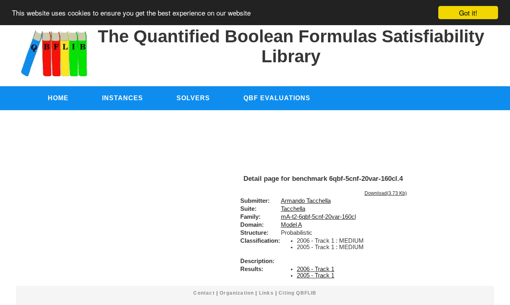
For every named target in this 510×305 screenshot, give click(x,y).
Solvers (193, 97)
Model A (291, 225)
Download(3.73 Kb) (386, 193)
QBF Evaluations (276, 97)
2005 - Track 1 (315, 275)
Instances (122, 97)
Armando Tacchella (306, 201)
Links (266, 292)
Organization (237, 292)
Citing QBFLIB (297, 292)
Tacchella (293, 209)
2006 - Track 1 (315, 269)
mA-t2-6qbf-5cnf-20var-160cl (318, 217)
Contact (203, 292)
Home (58, 97)
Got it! (468, 13)
